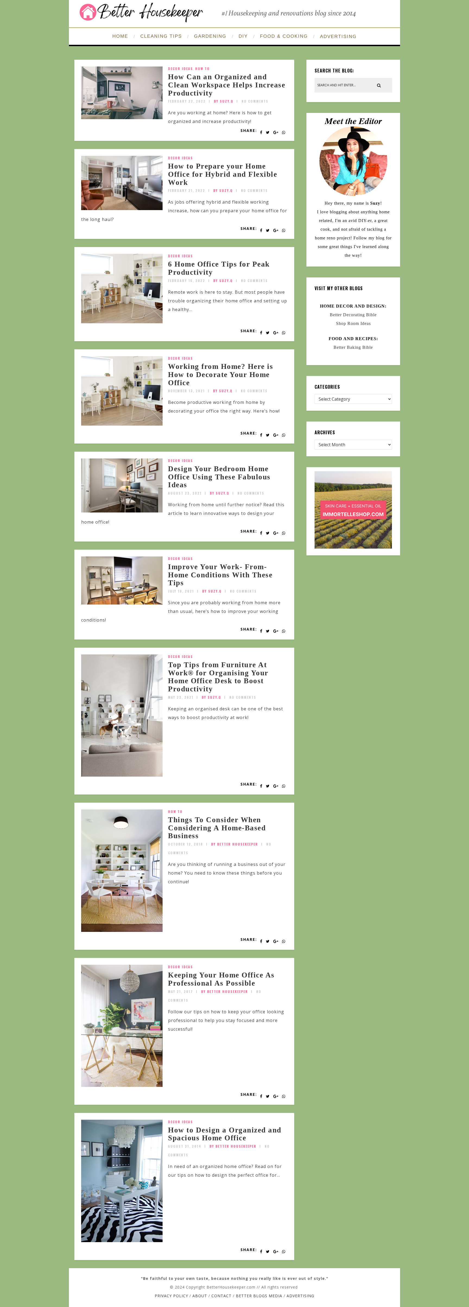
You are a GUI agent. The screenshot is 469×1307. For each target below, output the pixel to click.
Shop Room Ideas (353, 323)
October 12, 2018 (185, 844)
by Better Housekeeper (234, 844)
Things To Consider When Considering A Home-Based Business (217, 828)
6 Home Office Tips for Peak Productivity (219, 268)
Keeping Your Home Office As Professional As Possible (221, 979)
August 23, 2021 (185, 493)
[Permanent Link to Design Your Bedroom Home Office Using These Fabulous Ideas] (122, 511)
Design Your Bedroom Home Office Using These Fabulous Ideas (219, 477)
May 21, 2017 (180, 991)
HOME (120, 36)
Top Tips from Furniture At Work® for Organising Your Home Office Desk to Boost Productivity (218, 677)
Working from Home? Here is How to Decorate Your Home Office (220, 374)
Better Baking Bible (353, 347)
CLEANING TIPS (161, 36)
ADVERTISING (338, 36)
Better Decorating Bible (353, 314)
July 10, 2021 (181, 591)
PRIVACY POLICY (171, 1295)
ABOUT (199, 1295)
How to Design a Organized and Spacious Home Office (224, 1134)
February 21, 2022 (186, 190)
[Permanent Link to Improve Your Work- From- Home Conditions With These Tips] (122, 603)
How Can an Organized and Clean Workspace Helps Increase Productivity (226, 85)
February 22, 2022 (187, 101)
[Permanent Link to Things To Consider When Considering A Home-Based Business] (122, 930)
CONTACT (221, 1295)
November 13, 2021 (186, 390)
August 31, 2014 (184, 1146)
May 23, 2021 (181, 697)
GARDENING (210, 36)
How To (202, 68)
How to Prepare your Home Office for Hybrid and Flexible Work (222, 174)
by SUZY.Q (223, 101)
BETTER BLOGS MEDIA (259, 1295)
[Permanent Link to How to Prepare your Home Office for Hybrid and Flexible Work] (122, 208)
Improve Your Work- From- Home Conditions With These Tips (220, 575)
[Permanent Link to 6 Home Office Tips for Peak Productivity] (122, 322)
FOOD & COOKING (284, 36)
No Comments (255, 101)
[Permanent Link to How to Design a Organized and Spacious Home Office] (122, 1240)
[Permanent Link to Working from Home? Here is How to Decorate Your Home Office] (122, 424)
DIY (243, 36)
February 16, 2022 (186, 280)
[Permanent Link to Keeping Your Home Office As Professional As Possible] (122, 1085)
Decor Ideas (180, 68)
